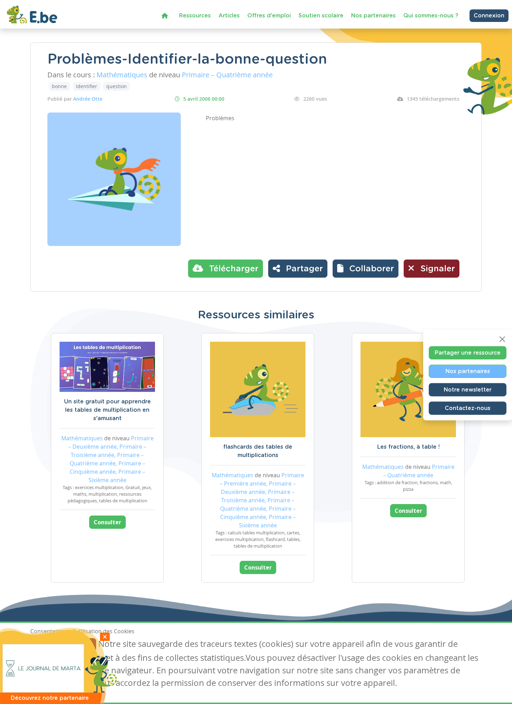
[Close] (502, 339)
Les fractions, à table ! (408, 447)
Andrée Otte (87, 98)
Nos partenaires (373, 15)
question (116, 86)
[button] (365, 269)
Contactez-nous (467, 408)
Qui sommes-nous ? (430, 15)
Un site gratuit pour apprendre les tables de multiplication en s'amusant (107, 410)
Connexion (489, 15)
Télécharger (232, 269)
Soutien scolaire (320, 15)
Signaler (436, 269)
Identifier (86, 86)
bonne (59, 86)
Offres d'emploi (269, 15)
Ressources (195, 15)
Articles (229, 15)
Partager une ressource (468, 352)
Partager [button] (303, 269)
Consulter (107, 522)
